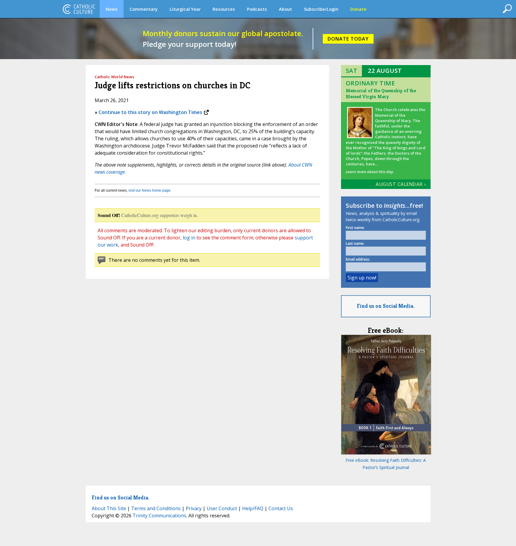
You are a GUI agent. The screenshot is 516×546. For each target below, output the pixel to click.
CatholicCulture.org (79, 9)
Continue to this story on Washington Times (150, 112)
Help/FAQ (252, 508)
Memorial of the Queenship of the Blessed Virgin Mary (381, 93)
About (285, 9)
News (112, 9)
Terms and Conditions (156, 508)
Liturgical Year (185, 9)
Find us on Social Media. (385, 305)
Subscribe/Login (321, 9)
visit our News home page (149, 190)
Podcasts (257, 9)
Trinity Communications (159, 515)
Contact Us (280, 508)
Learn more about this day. (370, 171)
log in (189, 237)
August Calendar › (401, 184)
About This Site (109, 508)
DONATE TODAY (348, 39)
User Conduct (222, 508)
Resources (224, 9)
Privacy (194, 508)
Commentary (144, 9)
